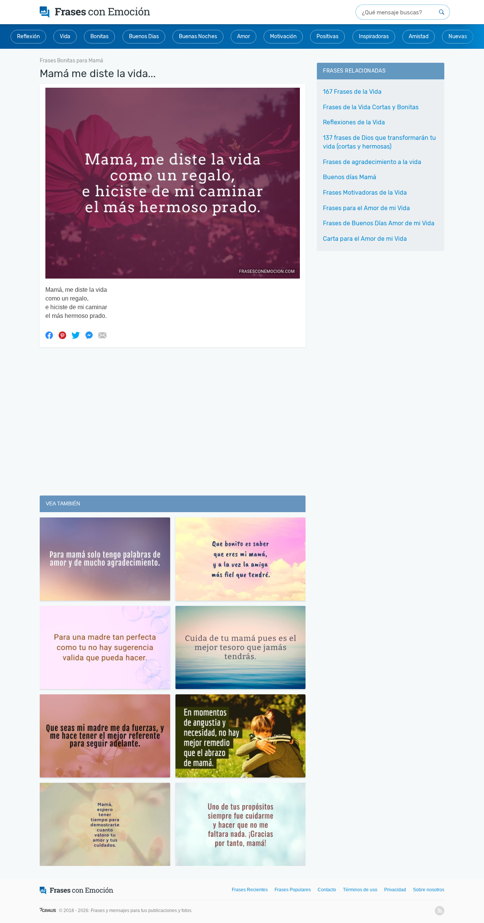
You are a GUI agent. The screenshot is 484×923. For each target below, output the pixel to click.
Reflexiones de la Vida (354, 122)
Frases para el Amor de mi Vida (366, 208)
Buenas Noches (198, 36)
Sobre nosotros (428, 889)
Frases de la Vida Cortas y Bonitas (371, 107)
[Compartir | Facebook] (49, 335)
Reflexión (28, 36)
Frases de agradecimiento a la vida (372, 162)
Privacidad (395, 889)
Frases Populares (293, 889)
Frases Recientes (250, 889)
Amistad (418, 36)
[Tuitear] (75, 335)
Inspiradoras (374, 36)
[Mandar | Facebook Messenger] (89, 335)
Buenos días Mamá (349, 177)
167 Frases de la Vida (352, 91)
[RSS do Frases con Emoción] (439, 910)
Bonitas (99, 36)
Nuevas (457, 36)
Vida (65, 36)
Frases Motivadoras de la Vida (365, 192)
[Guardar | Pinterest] (62, 335)
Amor (243, 36)
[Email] (102, 335)
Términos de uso (360, 889)
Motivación (283, 36)
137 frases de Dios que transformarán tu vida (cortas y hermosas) (379, 142)
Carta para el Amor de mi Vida (365, 238)
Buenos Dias (144, 36)
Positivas (327, 36)
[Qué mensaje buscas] (441, 12)
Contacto (327, 889)
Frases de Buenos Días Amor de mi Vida (378, 223)
